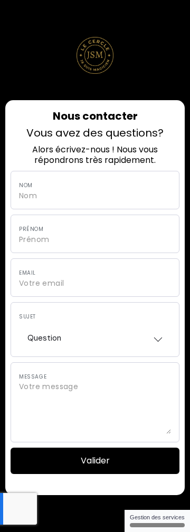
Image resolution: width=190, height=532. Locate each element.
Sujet (27, 317)
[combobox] (95, 335)
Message (32, 377)
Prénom (31, 229)
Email (27, 273)
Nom (26, 185)
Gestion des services (157, 517)
